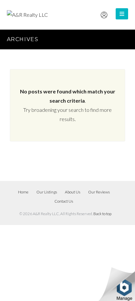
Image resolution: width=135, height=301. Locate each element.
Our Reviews (99, 191)
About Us (72, 191)
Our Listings (46, 191)
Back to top (102, 213)
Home (23, 191)
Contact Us (63, 201)
